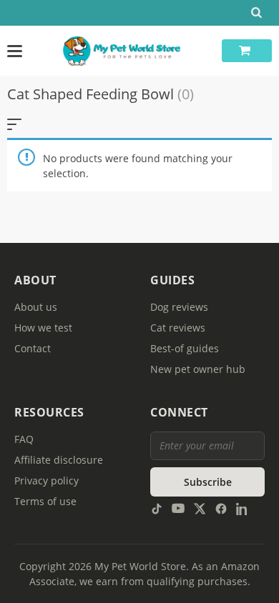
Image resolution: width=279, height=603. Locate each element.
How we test (43, 327)
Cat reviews (177, 327)
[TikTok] (156, 507)
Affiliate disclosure (58, 460)
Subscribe (208, 482)
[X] (199, 507)
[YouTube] (178, 507)
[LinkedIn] (242, 507)
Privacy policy (46, 480)
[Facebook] (221, 507)
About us (35, 307)
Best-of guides (184, 348)
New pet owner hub (197, 369)
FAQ (24, 439)
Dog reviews (179, 307)
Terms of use (45, 501)
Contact (32, 348)
